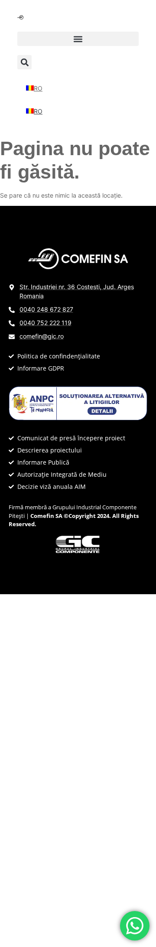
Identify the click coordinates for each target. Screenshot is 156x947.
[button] (78, 39)
